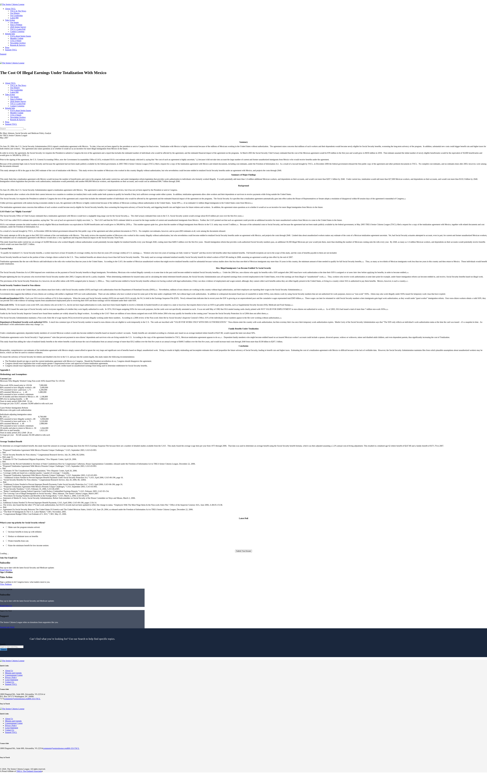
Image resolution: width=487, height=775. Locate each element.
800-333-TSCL (34, 699)
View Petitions (6, 584)
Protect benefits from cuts (18, 541)
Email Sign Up (6, 570)
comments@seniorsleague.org (16, 699)
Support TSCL (11, 684)
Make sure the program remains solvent (24, 527)
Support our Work (7, 627)
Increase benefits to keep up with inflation (25, 532)
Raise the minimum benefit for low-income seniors (28, 545)
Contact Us (9, 682)
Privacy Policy (11, 677)
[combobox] (11, 646)
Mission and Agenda (13, 673)
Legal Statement (11, 680)
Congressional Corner (14, 675)
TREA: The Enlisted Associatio (29, 771)
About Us (9, 671)
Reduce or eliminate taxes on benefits (23, 536)
